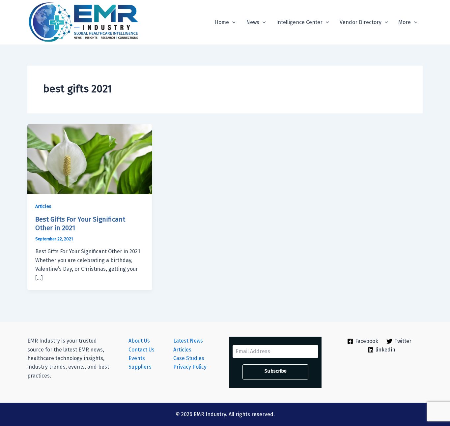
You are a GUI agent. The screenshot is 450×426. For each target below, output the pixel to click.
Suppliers (140, 367)
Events (136, 358)
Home (222, 22)
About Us (139, 341)
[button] (232, 22)
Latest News (188, 341)
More (404, 22)
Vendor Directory (360, 22)
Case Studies (188, 358)
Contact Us (141, 350)
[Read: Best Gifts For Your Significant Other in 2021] (89, 159)
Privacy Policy (190, 367)
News (252, 22)
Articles (43, 206)
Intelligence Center (299, 22)
